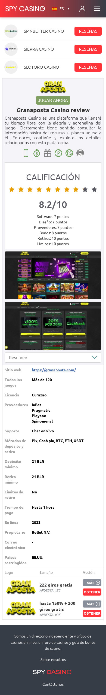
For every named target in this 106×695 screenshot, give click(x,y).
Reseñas (88, 31)
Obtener (92, 592)
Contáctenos (53, 684)
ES (65, 9)
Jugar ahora (53, 100)
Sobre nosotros (53, 659)
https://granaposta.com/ (54, 370)
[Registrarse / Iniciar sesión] (82, 9)
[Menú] (97, 9)
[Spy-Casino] (25, 8)
